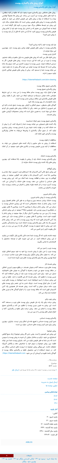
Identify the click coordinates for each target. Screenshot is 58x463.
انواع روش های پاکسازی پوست (29, 3)
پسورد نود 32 (40, 459)
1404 (55, 396)
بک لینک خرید (52, 459)
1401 (55, 403)
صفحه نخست (52, 378)
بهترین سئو (32, 461)
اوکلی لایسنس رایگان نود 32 (23, 459)
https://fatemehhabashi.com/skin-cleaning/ (39, 79)
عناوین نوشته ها (51, 385)
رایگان (24, 461)
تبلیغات (29, 455)
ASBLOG (29, 442)
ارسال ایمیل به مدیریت (49, 382)
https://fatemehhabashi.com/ (13, 353)
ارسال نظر (15, 370)
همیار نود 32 (7, 459)
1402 (55, 399)
